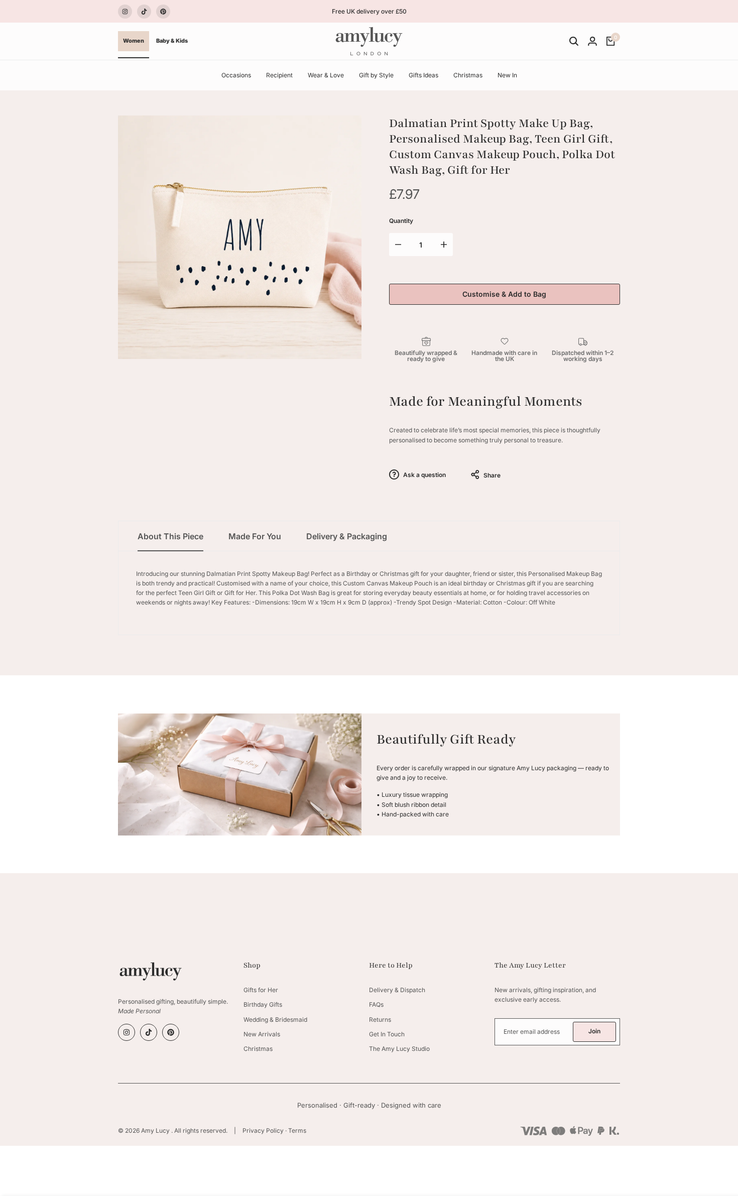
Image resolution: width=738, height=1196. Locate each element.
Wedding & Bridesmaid (275, 1019)
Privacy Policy (263, 1130)
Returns (380, 1019)
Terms (297, 1130)
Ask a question (424, 475)
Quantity (401, 220)
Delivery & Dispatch (397, 990)
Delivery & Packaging (346, 536)
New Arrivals (261, 1034)
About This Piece (170, 536)
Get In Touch (387, 1034)
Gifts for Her (260, 990)
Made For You (254, 536)
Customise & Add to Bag (504, 294)
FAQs (376, 1004)
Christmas (258, 1048)
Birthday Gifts (262, 1004)
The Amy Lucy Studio (399, 1048)
